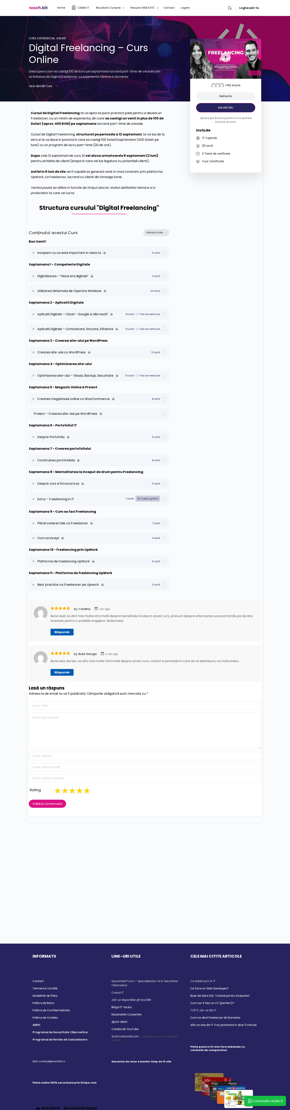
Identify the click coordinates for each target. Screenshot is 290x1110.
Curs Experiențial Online (47, 38)
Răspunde (62, 632)
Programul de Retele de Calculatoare (60, 1040)
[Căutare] (230, 8)
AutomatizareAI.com (125, 1036)
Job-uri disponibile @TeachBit (131, 1000)
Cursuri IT (117, 993)
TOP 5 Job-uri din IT (203, 1010)
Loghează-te (249, 8)
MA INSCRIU (225, 108)
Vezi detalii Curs (41, 86)
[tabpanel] (99, 163)
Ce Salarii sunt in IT (202, 981)
